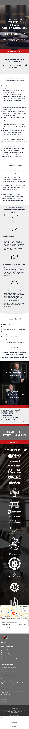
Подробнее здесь (8, 719)
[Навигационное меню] (27, 2)
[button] (14, 51)
